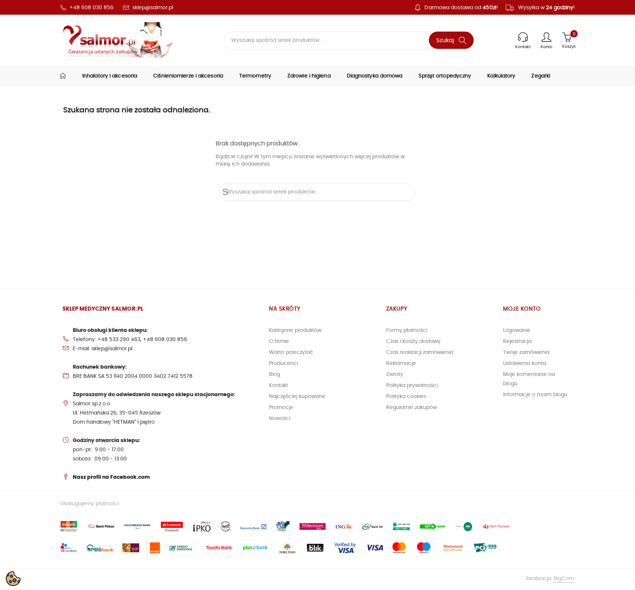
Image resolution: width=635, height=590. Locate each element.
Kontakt (278, 385)
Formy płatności (406, 330)
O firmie (279, 341)
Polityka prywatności (412, 385)
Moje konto (522, 309)
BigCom (564, 578)
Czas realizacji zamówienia (419, 352)
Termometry (255, 76)
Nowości (279, 418)
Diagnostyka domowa (375, 76)
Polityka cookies (406, 396)
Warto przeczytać (291, 352)
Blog (274, 374)
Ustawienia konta (524, 363)
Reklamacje (401, 363)
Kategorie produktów (295, 330)
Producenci (283, 363)
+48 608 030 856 (91, 7)
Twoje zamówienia (526, 352)
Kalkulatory (501, 76)
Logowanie (516, 330)
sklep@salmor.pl (152, 7)
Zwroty (394, 374)
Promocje (281, 407)
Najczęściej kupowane (297, 396)
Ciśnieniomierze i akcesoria (188, 76)
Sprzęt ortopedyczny (445, 76)
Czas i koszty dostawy (413, 341)
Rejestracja (517, 341)
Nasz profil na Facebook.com (111, 477)
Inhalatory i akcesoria (109, 76)
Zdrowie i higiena (309, 76)
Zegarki (540, 76)
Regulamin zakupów (411, 407)
